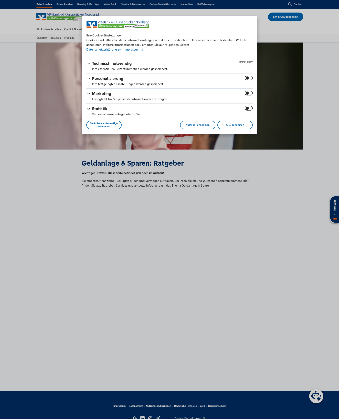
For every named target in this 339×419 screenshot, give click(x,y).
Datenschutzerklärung (102, 49)
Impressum (132, 49)
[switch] (249, 78)
